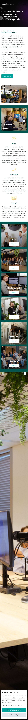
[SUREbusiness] (8, 3)
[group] (14, 119)
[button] (24, 118)
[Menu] (25, 3)
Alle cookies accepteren (14, 710)
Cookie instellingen (14, 715)
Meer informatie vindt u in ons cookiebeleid (13, 705)
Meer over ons (7, 76)
